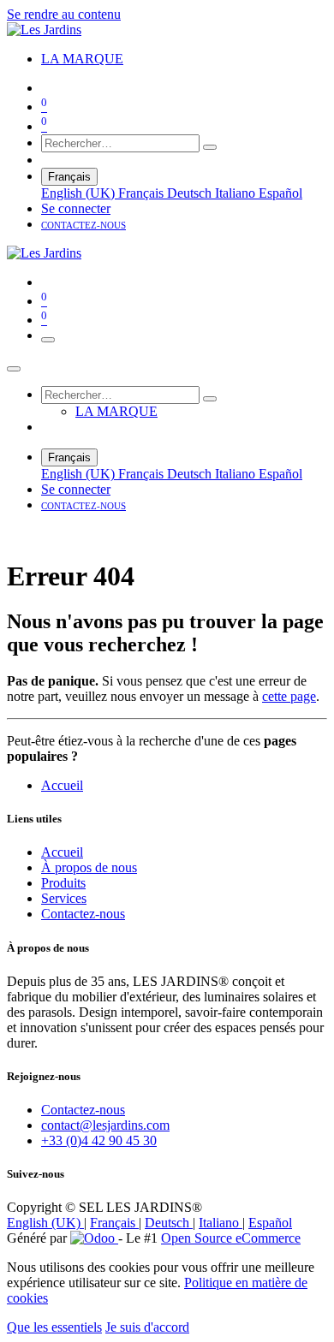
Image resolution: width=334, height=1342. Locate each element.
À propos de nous (89, 867)
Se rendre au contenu (64, 14)
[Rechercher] (210, 147)
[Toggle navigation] (48, 339)
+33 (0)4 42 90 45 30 (99, 1140)
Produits (63, 883)
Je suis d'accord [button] (147, 1327)
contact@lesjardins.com (105, 1125)
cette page (289, 696)
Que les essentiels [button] (54, 1327)
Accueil (62, 785)
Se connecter (75, 208)
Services (63, 898)
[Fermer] (14, 368)
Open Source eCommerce (231, 1238)
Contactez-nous (83, 913)
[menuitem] (82, 58)
